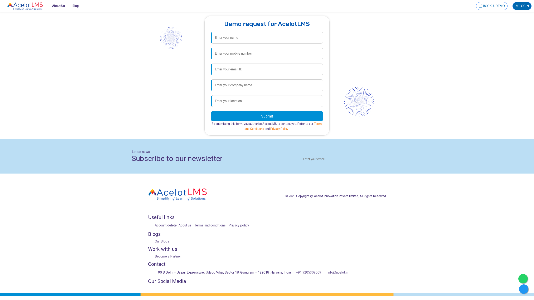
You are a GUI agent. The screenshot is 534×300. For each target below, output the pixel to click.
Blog (76, 6)
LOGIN (524, 6)
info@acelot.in (337, 272)
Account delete (166, 225)
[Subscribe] (399, 158)
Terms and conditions (210, 225)
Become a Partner (168, 256)
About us (58, 6)
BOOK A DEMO (493, 6)
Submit (267, 116)
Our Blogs (162, 241)
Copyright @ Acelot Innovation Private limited (327, 196)
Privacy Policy (279, 128)
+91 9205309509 (308, 272)
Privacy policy (239, 225)
